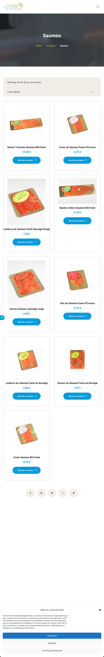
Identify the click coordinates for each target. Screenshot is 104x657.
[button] (100, 610)
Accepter (52, 635)
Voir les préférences (52, 650)
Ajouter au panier (25, 126)
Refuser (52, 643)
